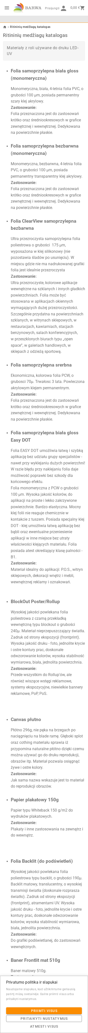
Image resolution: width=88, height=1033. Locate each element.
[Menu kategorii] (7, 7)
